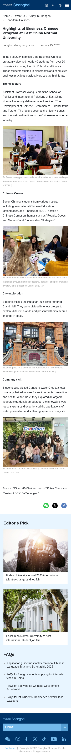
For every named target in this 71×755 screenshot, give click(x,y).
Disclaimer (10, 748)
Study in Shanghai (40, 16)
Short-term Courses (17, 20)
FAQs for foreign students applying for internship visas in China (36, 676)
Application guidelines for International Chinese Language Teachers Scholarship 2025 (35, 665)
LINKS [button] (9, 727)
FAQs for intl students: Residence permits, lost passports (35, 699)
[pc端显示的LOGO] (16, 5)
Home (6, 16)
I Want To (19, 16)
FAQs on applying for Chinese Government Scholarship (33, 687)
